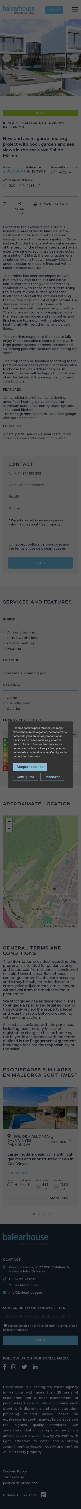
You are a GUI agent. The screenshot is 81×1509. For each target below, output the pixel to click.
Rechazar (52, 777)
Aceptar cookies (29, 767)
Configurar (25, 777)
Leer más (34, 756)
